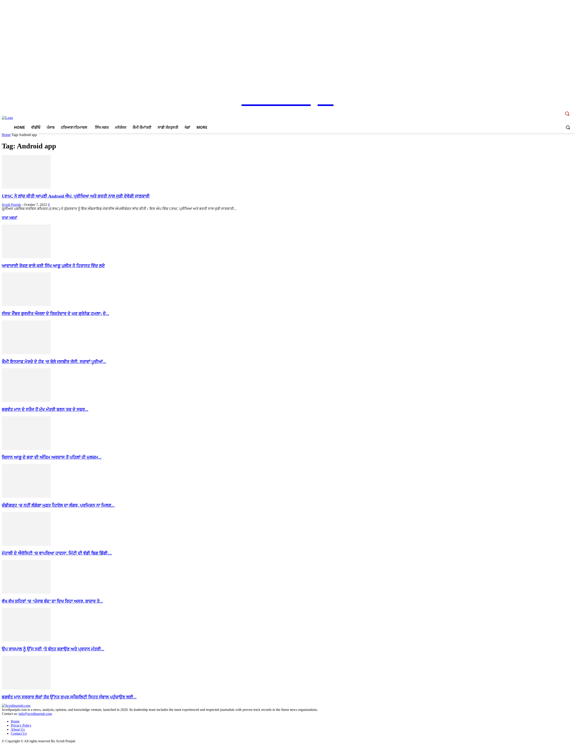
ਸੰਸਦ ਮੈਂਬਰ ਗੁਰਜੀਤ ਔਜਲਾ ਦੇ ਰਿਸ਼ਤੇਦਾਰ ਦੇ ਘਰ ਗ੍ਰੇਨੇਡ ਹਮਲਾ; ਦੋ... (55, 313)
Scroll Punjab (11, 205)
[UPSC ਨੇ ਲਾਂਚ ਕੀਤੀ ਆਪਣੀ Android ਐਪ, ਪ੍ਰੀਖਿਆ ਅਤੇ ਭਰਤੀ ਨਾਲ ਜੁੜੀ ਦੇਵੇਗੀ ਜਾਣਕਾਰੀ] (26, 187)
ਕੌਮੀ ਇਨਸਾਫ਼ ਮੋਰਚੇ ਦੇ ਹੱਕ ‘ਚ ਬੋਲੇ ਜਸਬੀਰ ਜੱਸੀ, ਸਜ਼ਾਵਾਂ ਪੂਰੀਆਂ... (54, 361)
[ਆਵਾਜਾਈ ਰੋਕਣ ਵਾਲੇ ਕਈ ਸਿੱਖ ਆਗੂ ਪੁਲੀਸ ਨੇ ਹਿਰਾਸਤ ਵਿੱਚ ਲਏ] (26, 257)
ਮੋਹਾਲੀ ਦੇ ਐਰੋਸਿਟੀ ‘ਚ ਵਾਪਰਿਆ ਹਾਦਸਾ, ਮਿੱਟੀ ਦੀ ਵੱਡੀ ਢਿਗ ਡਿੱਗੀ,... (57, 553)
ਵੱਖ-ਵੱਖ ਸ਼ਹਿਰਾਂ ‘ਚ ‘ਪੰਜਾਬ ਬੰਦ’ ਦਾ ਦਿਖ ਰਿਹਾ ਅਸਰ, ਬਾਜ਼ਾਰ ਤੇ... (52, 601)
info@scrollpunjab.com (35, 714)
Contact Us (19, 733)
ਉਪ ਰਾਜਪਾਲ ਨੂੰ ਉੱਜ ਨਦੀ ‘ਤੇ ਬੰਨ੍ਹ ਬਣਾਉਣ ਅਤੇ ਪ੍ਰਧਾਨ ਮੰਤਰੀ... (53, 649)
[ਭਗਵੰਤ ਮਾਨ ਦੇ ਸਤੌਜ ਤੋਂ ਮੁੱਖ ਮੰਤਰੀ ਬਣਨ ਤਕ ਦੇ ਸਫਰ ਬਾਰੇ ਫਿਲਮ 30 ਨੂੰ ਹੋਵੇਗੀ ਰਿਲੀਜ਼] (26, 401)
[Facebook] (539, 110)
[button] (567, 127)
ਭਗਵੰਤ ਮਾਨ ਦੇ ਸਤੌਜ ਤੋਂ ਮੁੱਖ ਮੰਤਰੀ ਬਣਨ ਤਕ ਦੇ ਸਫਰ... (45, 409)
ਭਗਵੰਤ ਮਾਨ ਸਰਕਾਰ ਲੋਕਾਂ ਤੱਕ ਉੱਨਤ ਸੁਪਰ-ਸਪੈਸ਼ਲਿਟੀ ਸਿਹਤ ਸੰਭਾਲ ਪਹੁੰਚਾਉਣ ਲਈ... (69, 697)
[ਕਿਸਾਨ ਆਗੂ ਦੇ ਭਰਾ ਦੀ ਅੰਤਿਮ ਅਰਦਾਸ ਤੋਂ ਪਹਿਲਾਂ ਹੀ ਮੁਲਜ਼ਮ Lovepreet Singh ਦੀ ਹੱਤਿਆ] (26, 449)
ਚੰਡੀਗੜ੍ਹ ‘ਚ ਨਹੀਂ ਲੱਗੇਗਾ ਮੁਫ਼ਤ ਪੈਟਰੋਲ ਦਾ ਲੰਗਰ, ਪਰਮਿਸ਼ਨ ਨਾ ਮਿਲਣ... (58, 505)
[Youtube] (558, 110)
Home (6, 135)
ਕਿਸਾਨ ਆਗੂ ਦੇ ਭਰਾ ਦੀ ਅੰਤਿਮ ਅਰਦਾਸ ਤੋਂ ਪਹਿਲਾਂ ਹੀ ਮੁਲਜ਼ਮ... (52, 457)
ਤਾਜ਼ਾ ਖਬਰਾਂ (9, 218)
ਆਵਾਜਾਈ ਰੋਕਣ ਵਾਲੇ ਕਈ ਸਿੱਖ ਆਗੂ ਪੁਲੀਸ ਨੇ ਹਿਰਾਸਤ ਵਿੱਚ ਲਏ (53, 265)
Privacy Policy (21, 725)
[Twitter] (552, 110)
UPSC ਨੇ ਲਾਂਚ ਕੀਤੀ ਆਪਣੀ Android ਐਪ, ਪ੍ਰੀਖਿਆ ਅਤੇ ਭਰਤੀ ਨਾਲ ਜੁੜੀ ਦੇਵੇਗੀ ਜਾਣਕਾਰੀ (76, 196)
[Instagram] (545, 110)
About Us (18, 729)
